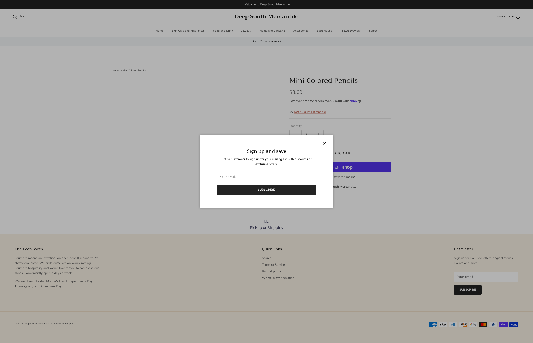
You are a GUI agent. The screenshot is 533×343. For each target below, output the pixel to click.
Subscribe (266, 190)
